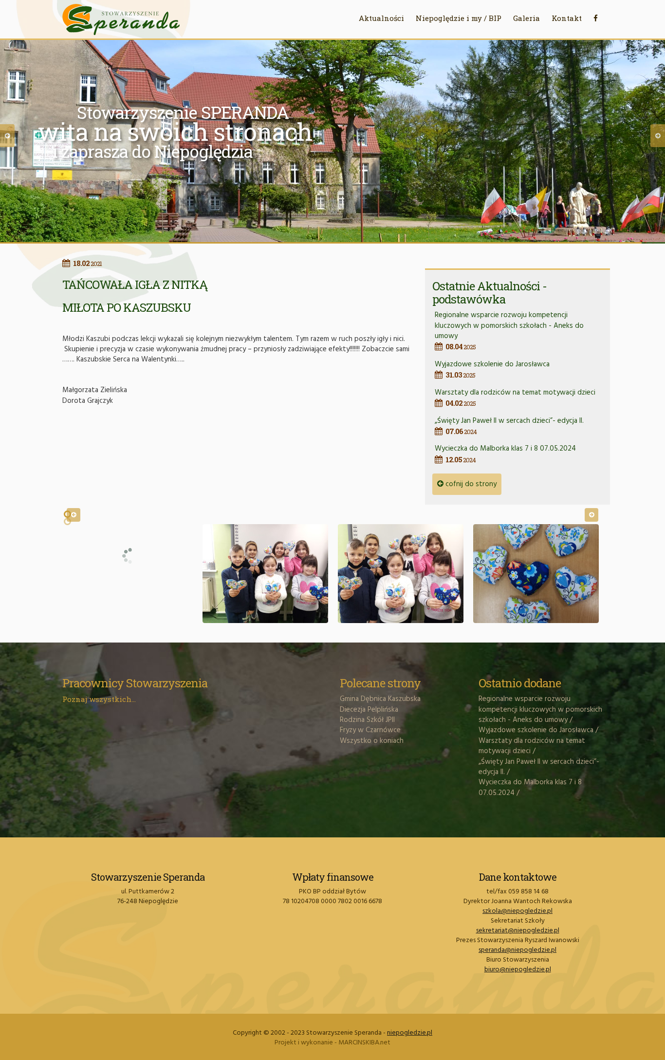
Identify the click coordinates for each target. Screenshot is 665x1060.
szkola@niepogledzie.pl (517, 911)
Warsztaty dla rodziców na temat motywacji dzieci (515, 397)
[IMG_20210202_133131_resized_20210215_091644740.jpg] (400, 573)
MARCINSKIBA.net (364, 1042)
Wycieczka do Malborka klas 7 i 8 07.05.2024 (505, 453)
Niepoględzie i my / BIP (458, 18)
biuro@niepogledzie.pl (517, 969)
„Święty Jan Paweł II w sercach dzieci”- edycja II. (509, 425)
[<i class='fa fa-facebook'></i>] (595, 18)
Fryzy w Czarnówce (370, 730)
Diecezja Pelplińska (369, 710)
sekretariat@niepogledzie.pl (517, 930)
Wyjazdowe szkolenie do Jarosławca (492, 369)
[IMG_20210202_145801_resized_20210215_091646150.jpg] (536, 573)
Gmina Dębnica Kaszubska (380, 699)
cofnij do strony (470, 484)
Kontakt (567, 18)
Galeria (526, 18)
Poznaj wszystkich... (99, 699)
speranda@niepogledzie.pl (517, 950)
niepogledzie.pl (409, 1033)
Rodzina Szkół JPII (367, 720)
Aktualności (381, 18)
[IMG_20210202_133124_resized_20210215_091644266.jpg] (265, 573)
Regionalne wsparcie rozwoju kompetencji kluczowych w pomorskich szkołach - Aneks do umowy (509, 330)
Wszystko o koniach (372, 741)
